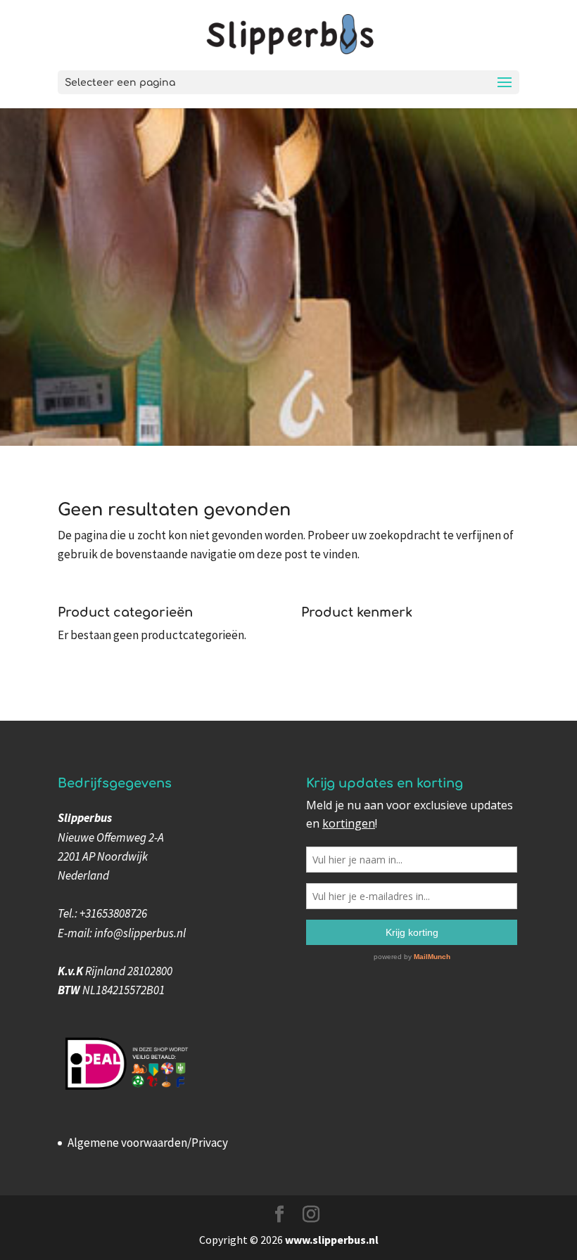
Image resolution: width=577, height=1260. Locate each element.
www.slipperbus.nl (332, 1240)
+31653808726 (113, 913)
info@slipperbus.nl (140, 933)
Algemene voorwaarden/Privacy (148, 1142)
